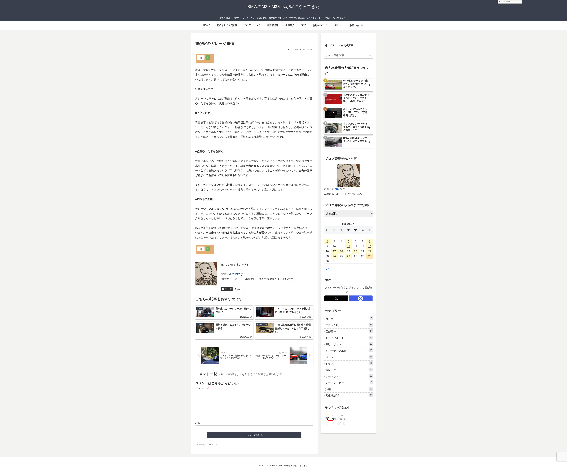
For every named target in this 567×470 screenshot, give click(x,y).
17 (334, 251)
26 (348, 256)
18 (341, 251)
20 (355, 251)
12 (348, 246)
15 (369, 246)
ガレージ (228, 289)
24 (334, 256)
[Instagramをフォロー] (361, 298)
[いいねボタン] (201, 57)
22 (369, 251)
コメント (202, 388)
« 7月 (327, 268)
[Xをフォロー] (336, 298)
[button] (370, 55)
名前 (198, 422)
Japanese (505, 2)
